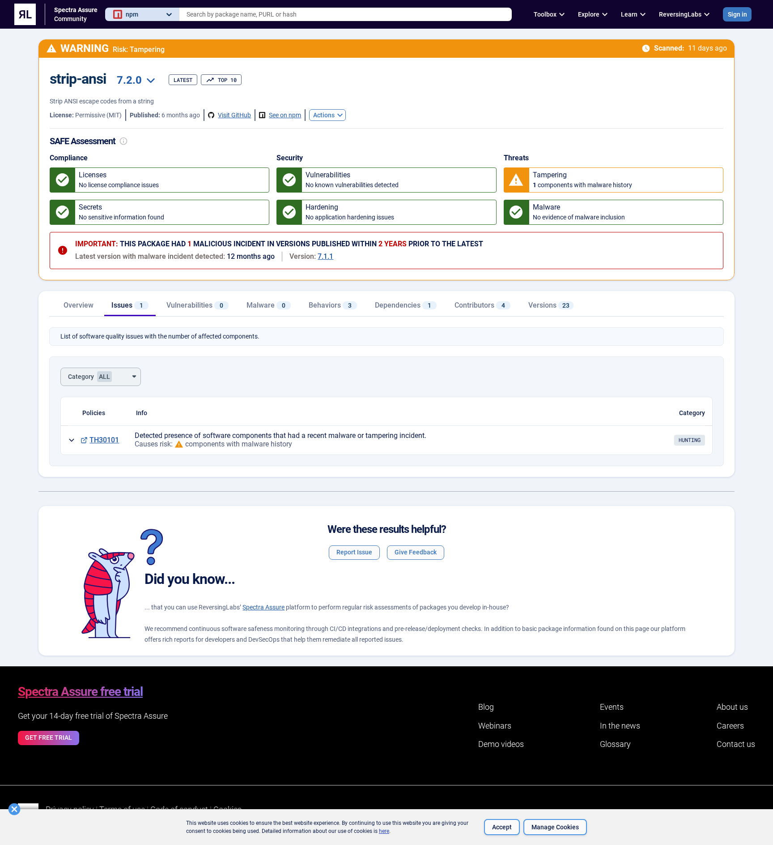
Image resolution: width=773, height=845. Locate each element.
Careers (730, 725)
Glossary (615, 744)
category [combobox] (89, 376)
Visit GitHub (234, 115)
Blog (486, 707)
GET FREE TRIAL (48, 737)
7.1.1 (325, 256)
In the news (620, 725)
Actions (324, 115)
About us (732, 707)
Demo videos (501, 744)
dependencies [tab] (403, 305)
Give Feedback (416, 552)
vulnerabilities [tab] (194, 305)
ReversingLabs (680, 14)
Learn (629, 14)
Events (612, 707)
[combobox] (346, 14)
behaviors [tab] (330, 305)
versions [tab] (548, 305)
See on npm (285, 115)
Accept (502, 827)
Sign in (737, 14)
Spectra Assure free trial (80, 691)
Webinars (494, 725)
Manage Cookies (555, 827)
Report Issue (354, 552)
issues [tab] (127, 305)
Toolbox (545, 14)
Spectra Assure (263, 607)
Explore (588, 14)
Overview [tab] (78, 305)
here (384, 831)
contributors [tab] (479, 305)
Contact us (736, 744)
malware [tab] (265, 305)
